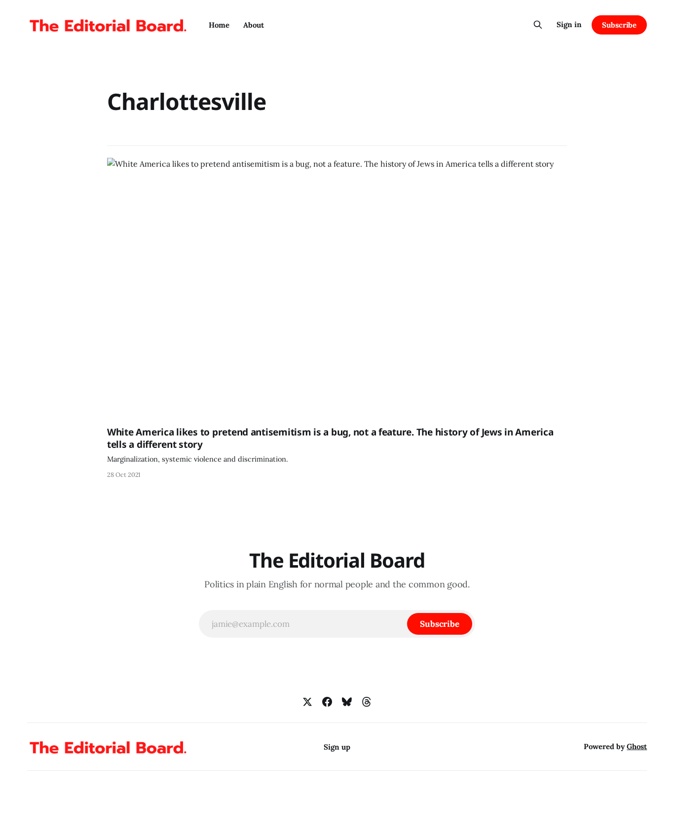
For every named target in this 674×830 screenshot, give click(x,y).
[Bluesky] (347, 702)
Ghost (637, 746)
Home (219, 25)
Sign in (569, 24)
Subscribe (619, 25)
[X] (307, 702)
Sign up (337, 747)
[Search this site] (538, 25)
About (253, 25)
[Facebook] (327, 702)
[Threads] (367, 702)
